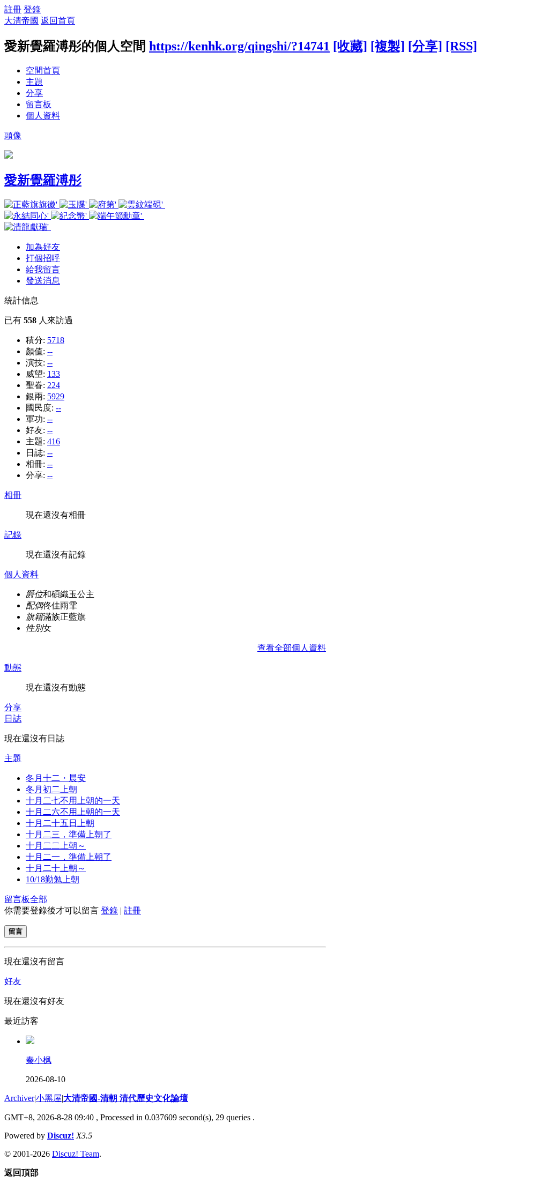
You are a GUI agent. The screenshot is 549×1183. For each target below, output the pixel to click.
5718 (55, 340)
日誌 (12, 718)
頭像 (12, 135)
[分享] (425, 46)
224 (53, 385)
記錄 (12, 534)
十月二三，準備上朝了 (69, 834)
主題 (34, 81)
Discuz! (60, 1135)
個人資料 (43, 115)
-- (50, 351)
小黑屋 (49, 1098)
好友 (12, 981)
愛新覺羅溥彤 (42, 180)
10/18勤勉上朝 (52, 879)
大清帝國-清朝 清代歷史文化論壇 (125, 1098)
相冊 (12, 495)
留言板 (38, 104)
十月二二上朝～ (56, 845)
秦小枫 (38, 1060)
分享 (34, 93)
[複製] (387, 46)
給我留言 (43, 269)
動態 (12, 667)
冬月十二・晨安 (56, 778)
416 (53, 441)
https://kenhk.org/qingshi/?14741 (239, 46)
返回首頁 (58, 20)
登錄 (32, 9)
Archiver (19, 1098)
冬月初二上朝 (51, 789)
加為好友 (43, 246)
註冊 (12, 9)
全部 (38, 899)
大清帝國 (21, 20)
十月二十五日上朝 (60, 823)
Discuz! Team (75, 1153)
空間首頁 (43, 70)
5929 (55, 396)
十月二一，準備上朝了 (69, 856)
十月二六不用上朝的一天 (73, 811)
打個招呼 (43, 258)
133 (53, 373)
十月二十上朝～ (56, 868)
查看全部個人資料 (291, 647)
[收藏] (350, 46)
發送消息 (43, 280)
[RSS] (461, 46)
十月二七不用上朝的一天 (73, 800)
